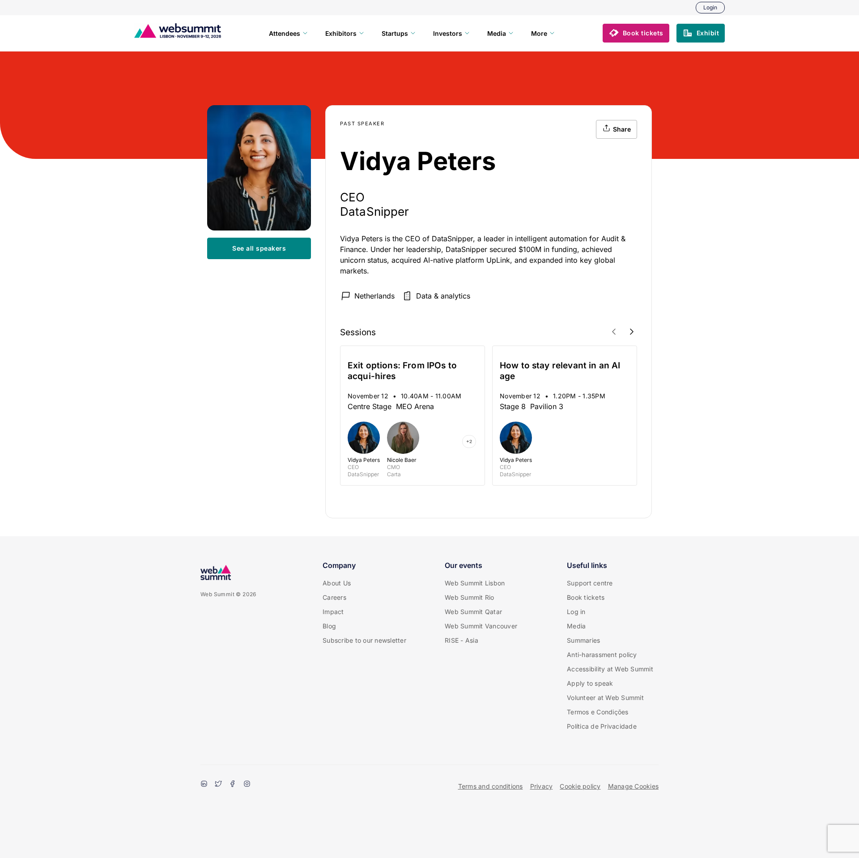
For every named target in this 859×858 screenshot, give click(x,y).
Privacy (541, 786)
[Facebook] (232, 784)
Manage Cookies (633, 786)
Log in (576, 611)
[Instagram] (247, 784)
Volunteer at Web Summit (605, 697)
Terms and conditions (490, 786)
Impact (333, 611)
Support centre (590, 583)
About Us (337, 583)
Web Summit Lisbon (475, 583)
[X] (218, 784)
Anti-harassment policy (602, 654)
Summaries (583, 640)
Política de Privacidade (602, 726)
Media (576, 626)
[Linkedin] (204, 784)
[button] (636, 33)
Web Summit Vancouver (481, 626)
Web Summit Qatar (473, 611)
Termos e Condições (598, 712)
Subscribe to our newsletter (364, 640)
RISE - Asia (461, 640)
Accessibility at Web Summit (610, 669)
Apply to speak (590, 683)
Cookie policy (580, 786)
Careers (334, 597)
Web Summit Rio (469, 597)
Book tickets (585, 597)
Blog (329, 626)
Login (710, 7)
